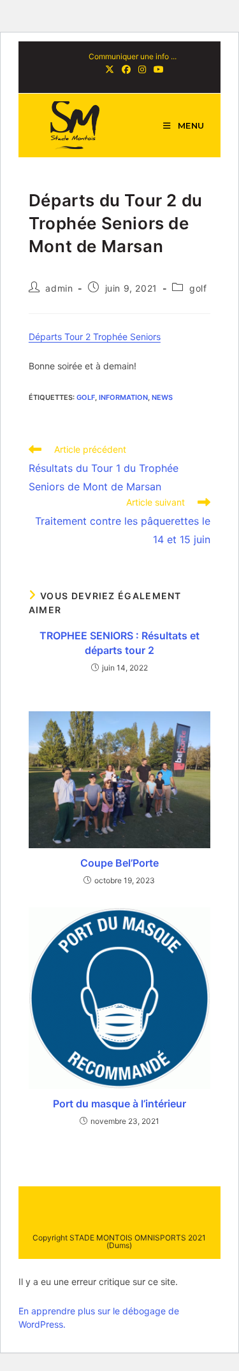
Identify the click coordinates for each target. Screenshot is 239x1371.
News (162, 397)
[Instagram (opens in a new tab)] (142, 69)
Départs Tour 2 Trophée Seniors (95, 336)
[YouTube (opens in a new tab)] (157, 69)
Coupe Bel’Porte (119, 862)
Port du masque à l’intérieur (119, 1103)
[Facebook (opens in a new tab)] (126, 69)
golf (197, 288)
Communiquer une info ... (133, 56)
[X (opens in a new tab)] (109, 69)
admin (59, 288)
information (123, 397)
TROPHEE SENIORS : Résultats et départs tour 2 (119, 642)
